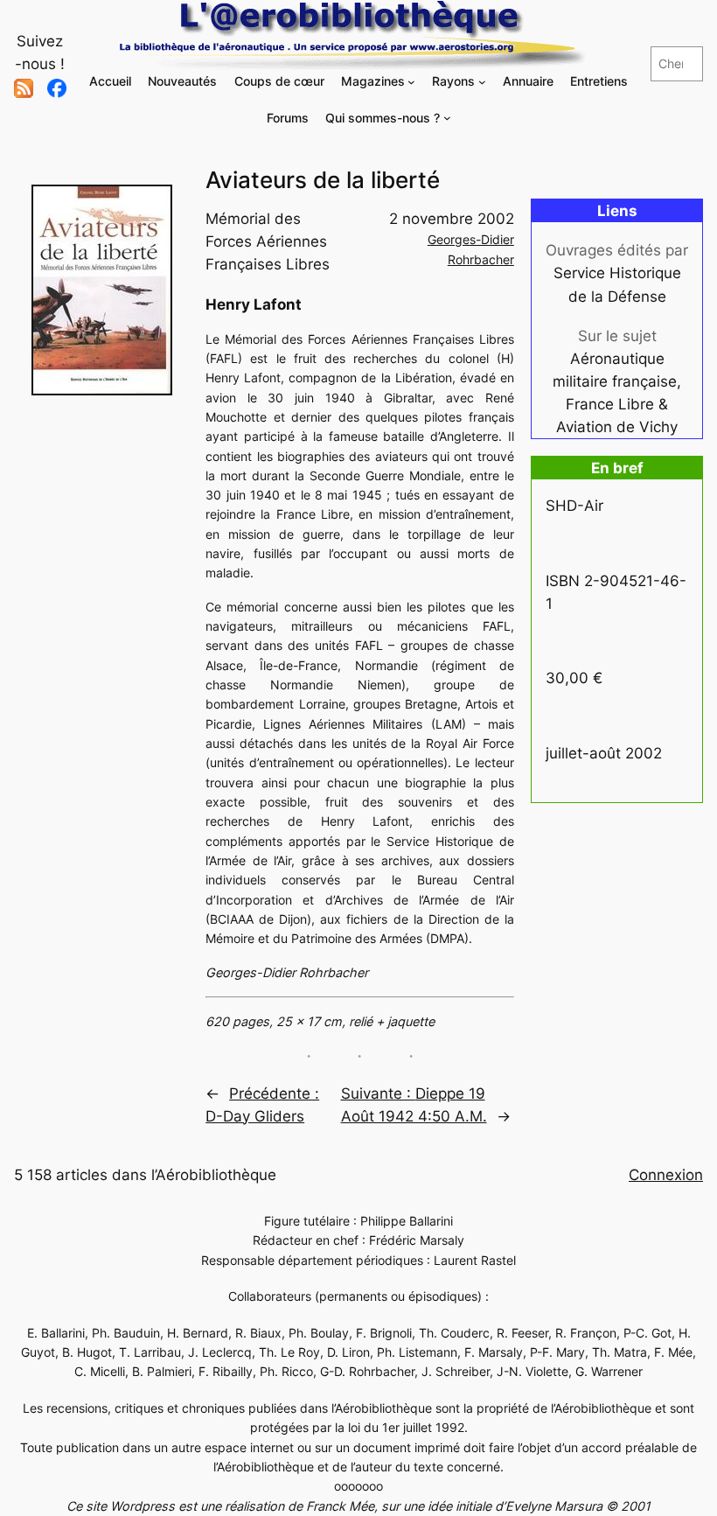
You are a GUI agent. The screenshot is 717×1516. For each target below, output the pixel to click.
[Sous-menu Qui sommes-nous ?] (447, 118)
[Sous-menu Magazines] (411, 82)
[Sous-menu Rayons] (482, 82)
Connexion (666, 1175)
